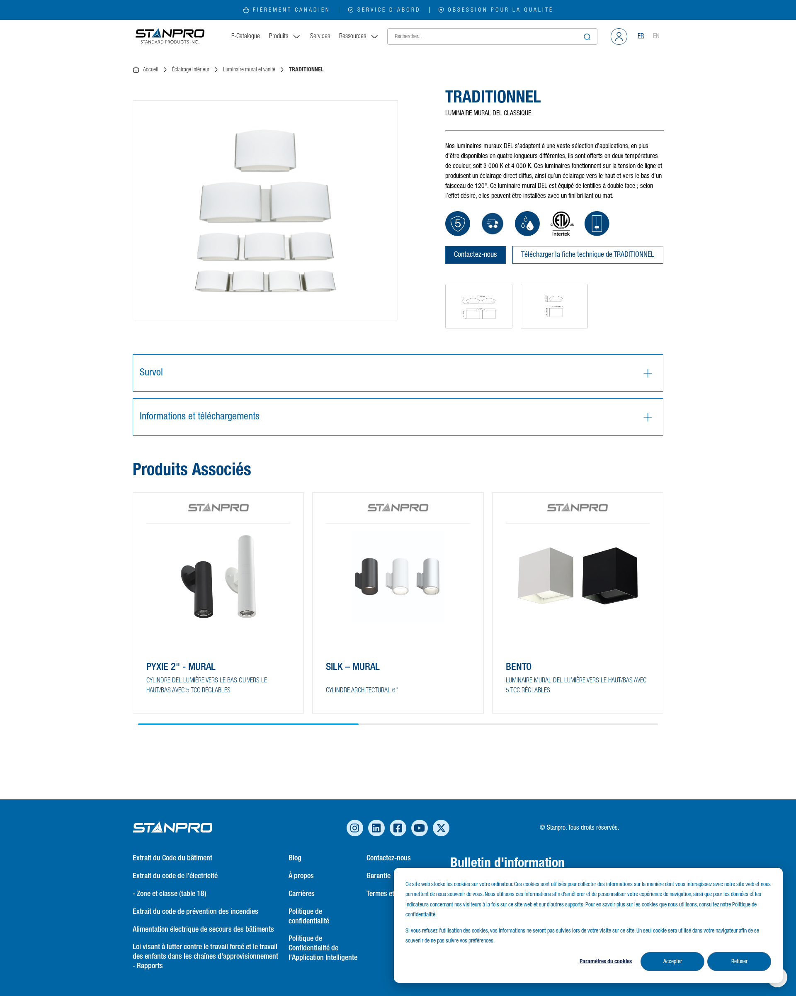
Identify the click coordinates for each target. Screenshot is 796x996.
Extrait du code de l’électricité (175, 876)
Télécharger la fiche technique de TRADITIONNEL (587, 254)
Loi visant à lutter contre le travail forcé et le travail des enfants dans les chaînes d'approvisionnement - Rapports (205, 956)
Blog (295, 858)
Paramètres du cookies (606, 961)
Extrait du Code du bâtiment (172, 858)
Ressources (352, 36)
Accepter (672, 961)
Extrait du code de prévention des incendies (195, 911)
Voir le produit (176, 691)
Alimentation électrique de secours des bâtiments (203, 929)
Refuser (739, 961)
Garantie (378, 876)
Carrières (302, 894)
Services (320, 36)
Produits (278, 36)
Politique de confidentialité (309, 916)
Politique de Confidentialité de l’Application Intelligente (323, 948)
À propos (301, 876)
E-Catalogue (245, 36)
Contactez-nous (475, 254)
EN (656, 36)
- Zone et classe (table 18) (169, 894)
